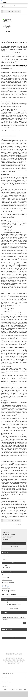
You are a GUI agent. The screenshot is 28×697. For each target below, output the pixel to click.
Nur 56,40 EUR (14, 607)
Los (24, 622)
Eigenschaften (5, 532)
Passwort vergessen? (6, 567)
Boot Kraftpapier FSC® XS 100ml (14, 604)
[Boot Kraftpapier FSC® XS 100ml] (14, 602)
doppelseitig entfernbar (7, 537)
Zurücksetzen (14, 546)
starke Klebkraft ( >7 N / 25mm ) (9, 534)
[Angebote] (25, 599)
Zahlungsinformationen (7, 580)
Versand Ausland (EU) (6, 577)
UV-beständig (6, 539)
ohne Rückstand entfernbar (8, 536)
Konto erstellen (5, 565)
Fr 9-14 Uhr (4, 585)
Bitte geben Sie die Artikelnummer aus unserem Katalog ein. (13, 617)
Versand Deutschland (6, 574)
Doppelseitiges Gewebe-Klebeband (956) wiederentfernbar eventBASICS (7, 26)
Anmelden (14, 562)
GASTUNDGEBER (22, 689)
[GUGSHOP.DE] (3, 1)
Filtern (14, 543)
